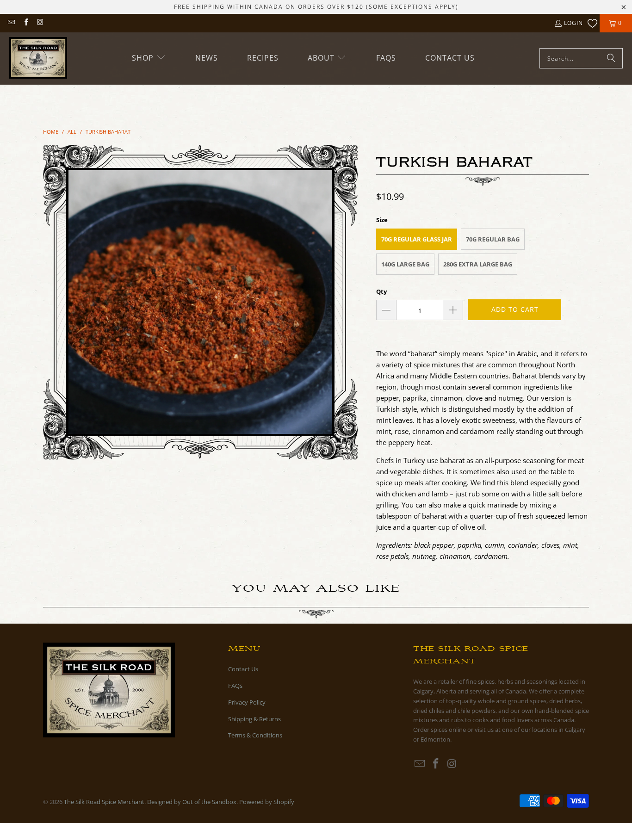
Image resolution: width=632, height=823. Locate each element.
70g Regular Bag (493, 239)
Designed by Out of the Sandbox (191, 802)
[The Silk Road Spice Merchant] (38, 58)
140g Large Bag (405, 264)
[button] (149, 58)
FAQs (235, 685)
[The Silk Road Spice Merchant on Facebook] (25, 23)
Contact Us (243, 669)
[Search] (611, 58)
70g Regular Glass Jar (416, 239)
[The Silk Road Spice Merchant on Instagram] (40, 23)
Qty (381, 291)
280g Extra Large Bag (477, 264)
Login (573, 23)
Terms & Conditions (255, 735)
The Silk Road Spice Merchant (104, 802)
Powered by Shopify (266, 802)
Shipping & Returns (254, 719)
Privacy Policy (247, 702)
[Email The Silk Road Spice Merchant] (11, 23)
